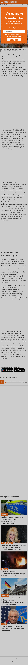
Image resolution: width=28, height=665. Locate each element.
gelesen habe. (19, 36)
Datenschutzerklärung (10, 36)
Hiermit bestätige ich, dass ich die (14, 34)
